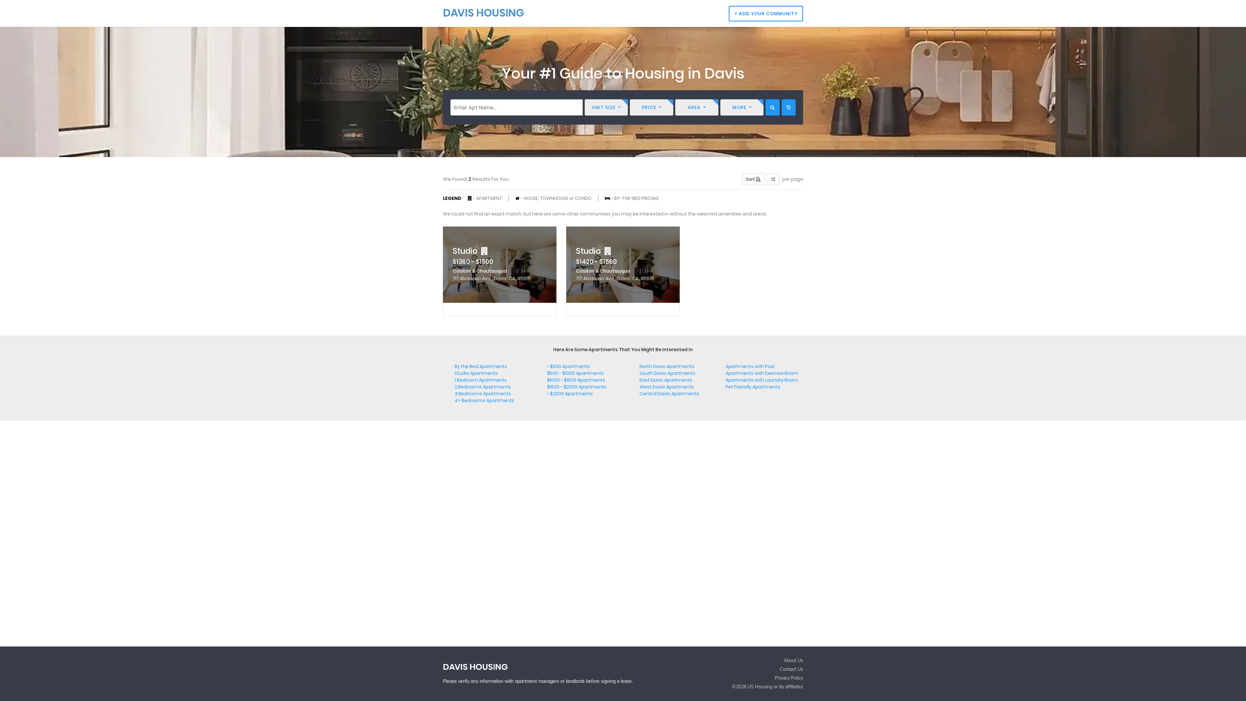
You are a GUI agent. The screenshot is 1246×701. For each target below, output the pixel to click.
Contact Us (791, 669)
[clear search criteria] (789, 107)
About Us (793, 660)
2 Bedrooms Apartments (483, 387)
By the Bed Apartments (481, 366)
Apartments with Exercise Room (762, 373)
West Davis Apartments (667, 387)
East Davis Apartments (666, 380)
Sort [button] (751, 179)
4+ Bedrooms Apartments (484, 400)
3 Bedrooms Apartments (483, 393)
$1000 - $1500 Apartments (576, 380)
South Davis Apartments (667, 373)
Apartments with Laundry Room (762, 380)
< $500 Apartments (568, 366)
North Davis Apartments (667, 366)
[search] (772, 107)
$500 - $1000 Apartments (575, 373)
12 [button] (773, 179)
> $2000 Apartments (570, 393)
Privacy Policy (789, 678)
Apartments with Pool (750, 366)
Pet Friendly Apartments (753, 387)
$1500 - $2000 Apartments (576, 387)
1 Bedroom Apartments (481, 380)
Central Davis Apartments (669, 393)
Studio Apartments (476, 373)
